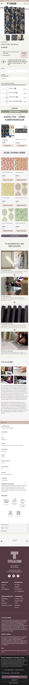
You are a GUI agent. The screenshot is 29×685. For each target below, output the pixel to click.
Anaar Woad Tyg (5, 197)
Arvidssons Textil (19, 598)
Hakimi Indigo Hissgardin (20, 139)
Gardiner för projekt (6, 605)
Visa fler (17, 607)
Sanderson (4, 42)
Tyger (2, 587)
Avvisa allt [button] (14, 680)
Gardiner (3, 585)
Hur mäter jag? (4, 76)
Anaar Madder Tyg (19, 172)
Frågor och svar (4, 528)
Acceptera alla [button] (14, 676)
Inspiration (4, 603)
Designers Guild (19, 601)
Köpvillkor (17, 587)
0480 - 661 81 (16, 570)
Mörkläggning (5, 589)
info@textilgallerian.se (16, 572)
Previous (3, 541)
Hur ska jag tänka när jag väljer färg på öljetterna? (13, 84)
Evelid (16, 603)
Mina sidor (17, 585)
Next (26, 541)
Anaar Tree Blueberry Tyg (21, 197)
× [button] (27, 656)
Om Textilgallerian (19, 591)
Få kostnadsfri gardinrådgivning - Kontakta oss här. (14, 0)
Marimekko (17, 605)
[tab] (14, 422)
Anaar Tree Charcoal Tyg (7, 223)
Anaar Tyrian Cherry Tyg (7, 172)
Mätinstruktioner (5, 524)
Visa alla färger (14, 236)
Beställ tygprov (24, 53)
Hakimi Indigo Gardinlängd (5, 140)
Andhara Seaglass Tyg (20, 223)
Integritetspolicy (4, 667)
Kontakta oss (18, 589)
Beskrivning (3, 422)
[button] (8, 38)
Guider (3, 601)
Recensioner (4, 531)
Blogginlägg (4, 598)
